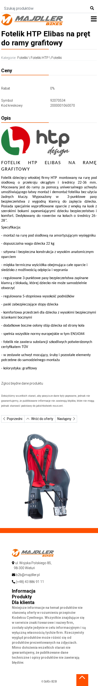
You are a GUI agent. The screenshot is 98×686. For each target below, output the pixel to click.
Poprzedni (14, 419)
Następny (64, 419)
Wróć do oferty (42, 419)
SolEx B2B (50, 681)
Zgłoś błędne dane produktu (22, 383)
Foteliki (22, 58)
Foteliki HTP (40, 58)
